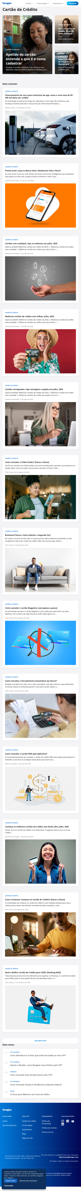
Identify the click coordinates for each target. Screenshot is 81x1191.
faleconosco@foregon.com (68, 1157)
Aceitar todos (10, 1181)
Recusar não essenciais (28, 1181)
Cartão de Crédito (13, 49)
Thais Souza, (9, 472)
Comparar (73, 3)
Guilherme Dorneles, (12, 181)
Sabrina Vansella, (11, 764)
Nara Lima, (9, 910)
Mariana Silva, (10, 108)
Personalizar (8, 1185)
